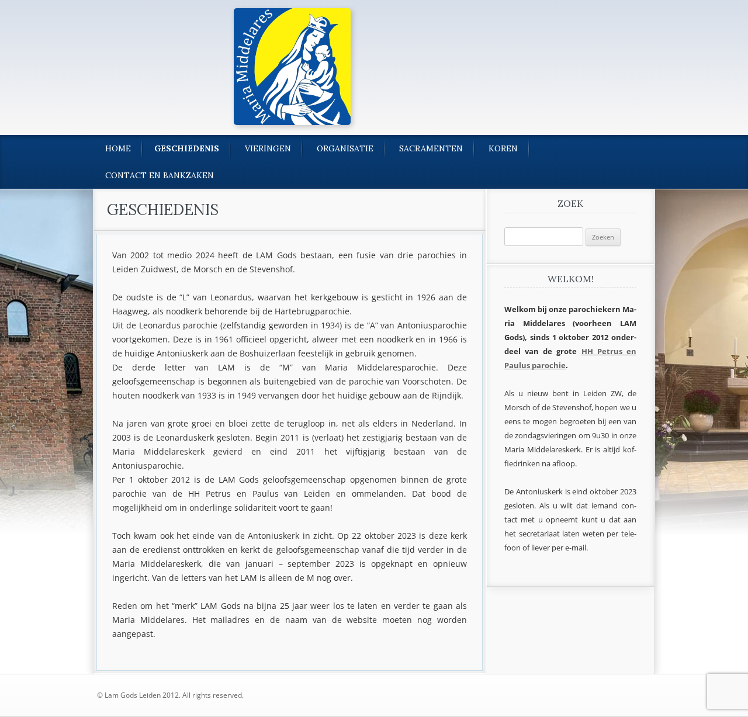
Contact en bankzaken (159, 175)
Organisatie (345, 148)
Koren (503, 148)
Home (118, 148)
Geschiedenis (186, 148)
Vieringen (268, 148)
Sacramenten (431, 148)
